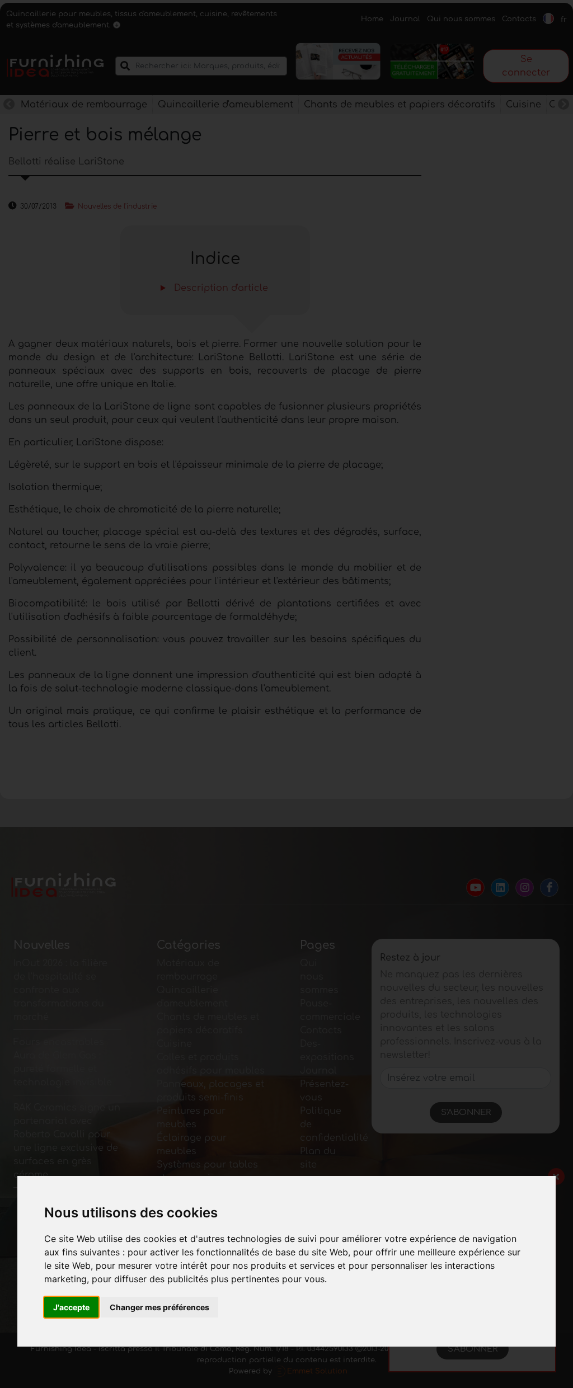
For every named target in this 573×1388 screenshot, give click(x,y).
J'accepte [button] (71, 1307)
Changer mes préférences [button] (159, 1307)
